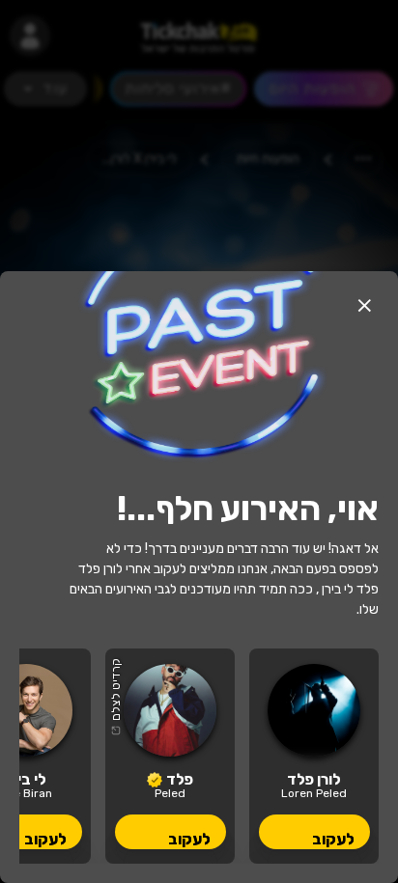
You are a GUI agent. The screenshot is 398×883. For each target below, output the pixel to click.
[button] (364, 304)
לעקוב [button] (333, 839)
